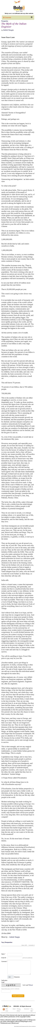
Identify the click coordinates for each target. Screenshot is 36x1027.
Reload (31, 985)
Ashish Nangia (8, 30)
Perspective (4, 21)
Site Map (31, 1009)
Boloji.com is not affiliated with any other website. (19, 13)
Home (14, 1008)
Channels (7, 17)
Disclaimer (26, 1008)
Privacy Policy (18, 1009)
